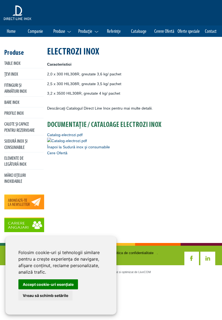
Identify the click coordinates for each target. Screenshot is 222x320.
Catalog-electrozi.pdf (65, 135)
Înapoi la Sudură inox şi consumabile (78, 147)
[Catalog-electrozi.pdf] (67, 141)
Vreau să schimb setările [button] (45, 295)
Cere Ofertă (57, 153)
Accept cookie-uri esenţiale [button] (48, 284)
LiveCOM (144, 272)
